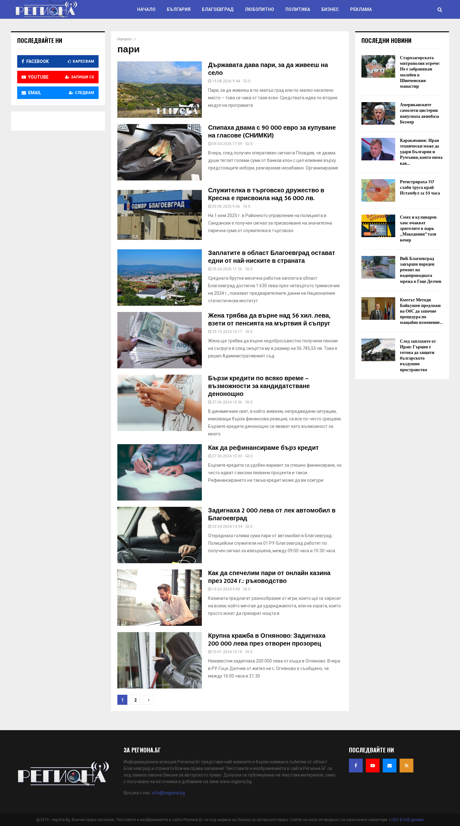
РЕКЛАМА (361, 9)
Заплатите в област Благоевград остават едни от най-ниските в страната (271, 257)
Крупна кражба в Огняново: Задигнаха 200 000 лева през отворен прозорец (266, 640)
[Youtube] (373, 765)
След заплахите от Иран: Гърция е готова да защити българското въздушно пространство (418, 355)
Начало (146, 9)
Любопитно (259, 9)
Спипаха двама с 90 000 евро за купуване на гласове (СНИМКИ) (272, 131)
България (179, 9)
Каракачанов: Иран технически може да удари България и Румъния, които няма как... (421, 152)
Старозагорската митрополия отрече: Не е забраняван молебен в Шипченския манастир (420, 72)
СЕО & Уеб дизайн (407, 820)
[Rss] (406, 765)
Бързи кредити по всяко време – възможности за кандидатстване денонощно (259, 386)
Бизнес (330, 9)
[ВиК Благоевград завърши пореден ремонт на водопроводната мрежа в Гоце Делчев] (378, 267)
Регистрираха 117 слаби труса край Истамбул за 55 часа (420, 187)
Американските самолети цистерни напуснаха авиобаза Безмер (419, 113)
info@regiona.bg (168, 792)
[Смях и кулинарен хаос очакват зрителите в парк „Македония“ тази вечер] (378, 226)
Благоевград (217, 9)
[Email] (389, 765)
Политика (297, 9)
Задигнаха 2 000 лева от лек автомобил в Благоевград (271, 514)
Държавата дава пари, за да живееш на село (268, 69)
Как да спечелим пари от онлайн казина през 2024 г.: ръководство (269, 577)
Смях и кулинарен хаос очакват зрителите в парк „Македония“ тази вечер (418, 229)
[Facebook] (356, 765)
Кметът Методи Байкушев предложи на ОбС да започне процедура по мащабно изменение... (421, 311)
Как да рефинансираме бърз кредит (263, 448)
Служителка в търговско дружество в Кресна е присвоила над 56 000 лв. (266, 194)
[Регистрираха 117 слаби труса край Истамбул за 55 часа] (378, 190)
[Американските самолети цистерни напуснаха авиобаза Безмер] (378, 113)
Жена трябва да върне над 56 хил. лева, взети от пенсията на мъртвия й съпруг (269, 319)
